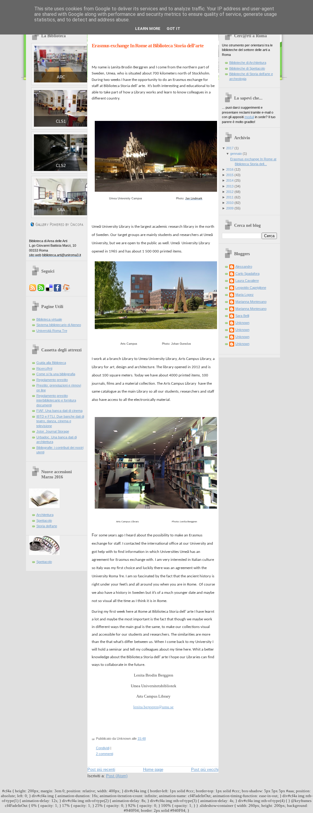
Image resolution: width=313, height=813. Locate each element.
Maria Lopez (244, 294)
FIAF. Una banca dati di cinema (59, 410)
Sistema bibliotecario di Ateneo (58, 325)
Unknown (242, 323)
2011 (230, 197)
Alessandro (243, 266)
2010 (230, 203)
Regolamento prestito (52, 380)
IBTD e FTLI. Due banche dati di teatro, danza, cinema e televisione (60, 421)
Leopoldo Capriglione (250, 287)
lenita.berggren (145, 707)
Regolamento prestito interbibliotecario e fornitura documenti (56, 400)
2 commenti (104, 754)
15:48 (142, 738)
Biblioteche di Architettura (247, 62)
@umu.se (166, 707)
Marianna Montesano (251, 301)
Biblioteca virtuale (49, 319)
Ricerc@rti (44, 368)
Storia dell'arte (46, 526)
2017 (230, 148)
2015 (230, 175)
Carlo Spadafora (247, 273)
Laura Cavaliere (247, 280)
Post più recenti (101, 769)
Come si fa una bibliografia (55, 374)
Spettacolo (44, 520)
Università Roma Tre (51, 330)
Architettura (44, 515)
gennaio (236, 153)
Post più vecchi (205, 769)
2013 (230, 186)
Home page (153, 769)
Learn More (147, 28)
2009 (230, 208)
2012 (230, 192)
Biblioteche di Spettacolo (247, 68)
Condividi (102, 748)
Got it (173, 28)
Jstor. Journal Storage (52, 431)
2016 (230, 169)
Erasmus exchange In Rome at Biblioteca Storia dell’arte (148, 46)
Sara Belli (242, 316)
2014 (230, 180)
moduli (249, 117)
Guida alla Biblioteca (51, 363)
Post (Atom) (116, 776)
